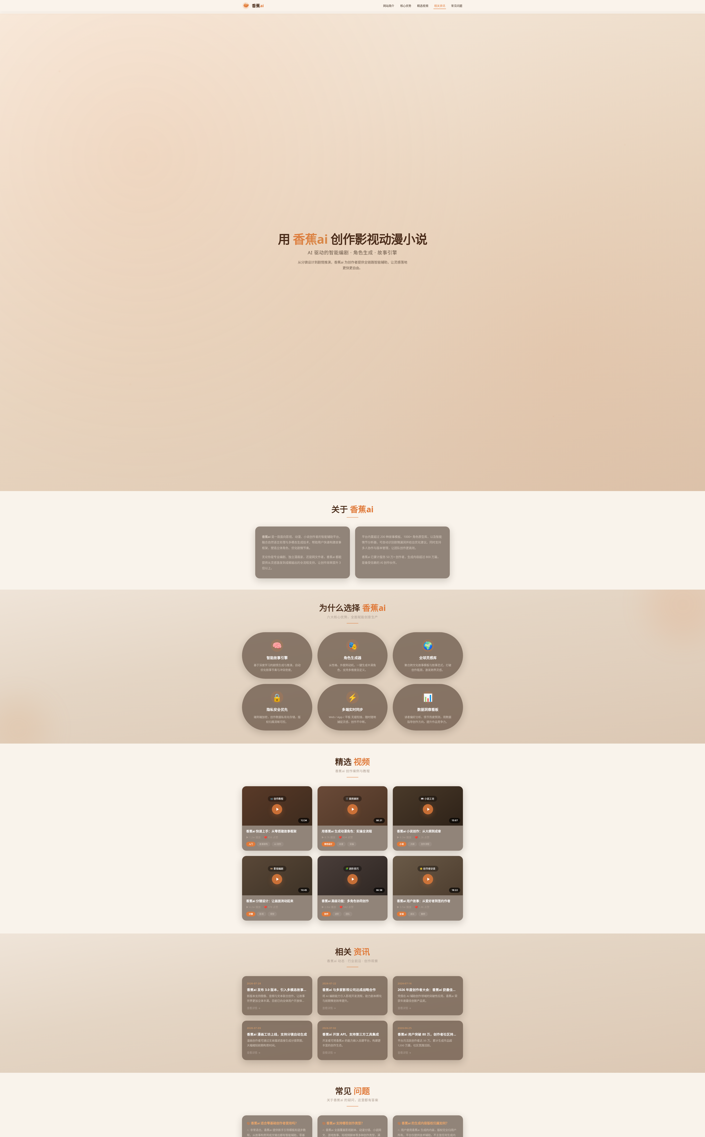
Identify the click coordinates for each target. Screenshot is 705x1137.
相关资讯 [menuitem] (439, 6)
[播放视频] (277, 809)
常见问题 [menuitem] (456, 6)
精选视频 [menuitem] (422, 6)
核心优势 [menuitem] (405, 6)
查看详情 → (254, 1008)
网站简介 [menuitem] (388, 6)
